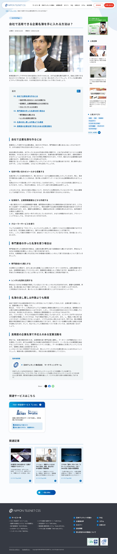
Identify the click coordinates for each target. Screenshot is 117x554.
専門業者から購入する (27, 115)
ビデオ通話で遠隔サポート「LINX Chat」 (50, 521)
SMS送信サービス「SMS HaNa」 (48, 523)
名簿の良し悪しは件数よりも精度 (30, 122)
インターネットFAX (94, 123)
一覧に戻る (46, 492)
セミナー (66, 5)
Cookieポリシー (26, 549)
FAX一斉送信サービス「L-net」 (19, 521)
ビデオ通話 (92, 126)
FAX (95, 118)
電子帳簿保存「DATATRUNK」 (19, 526)
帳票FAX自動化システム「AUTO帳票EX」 (22, 523)
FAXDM (101, 118)
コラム (83, 5)
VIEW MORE (92, 132)
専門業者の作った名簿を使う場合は (31, 111)
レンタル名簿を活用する (28, 118)
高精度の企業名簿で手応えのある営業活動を (34, 126)
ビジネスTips (92, 129)
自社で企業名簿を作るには (27, 96)
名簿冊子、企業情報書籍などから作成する (34, 103)
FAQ (72, 5)
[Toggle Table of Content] (78, 91)
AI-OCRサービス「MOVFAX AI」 (19, 528)
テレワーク (101, 126)
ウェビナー (92, 121)
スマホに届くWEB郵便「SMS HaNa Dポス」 (51, 528)
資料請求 (98, 5)
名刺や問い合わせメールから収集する (32, 100)
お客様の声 (59, 5)
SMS (90, 118)
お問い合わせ (109, 5)
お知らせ (77, 5)
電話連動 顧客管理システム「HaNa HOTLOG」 (52, 526)
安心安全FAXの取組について (86, 532)
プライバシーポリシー (14, 549)
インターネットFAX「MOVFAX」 (19, 531)
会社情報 (89, 5)
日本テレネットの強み (48, 5)
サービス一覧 (36, 5)
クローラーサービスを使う (29, 107)
